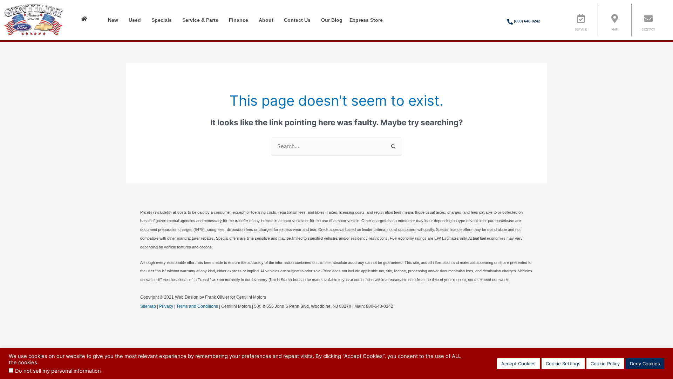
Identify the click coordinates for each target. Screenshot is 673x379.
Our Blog (331, 20)
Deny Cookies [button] (645, 363)
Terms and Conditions (197, 306)
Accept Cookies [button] (518, 363)
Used (135, 20)
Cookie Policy (605, 363)
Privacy (166, 306)
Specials (161, 20)
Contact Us (297, 20)
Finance (238, 20)
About (266, 20)
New (113, 20)
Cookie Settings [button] (563, 363)
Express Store (366, 20)
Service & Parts (200, 20)
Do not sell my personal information (58, 371)
